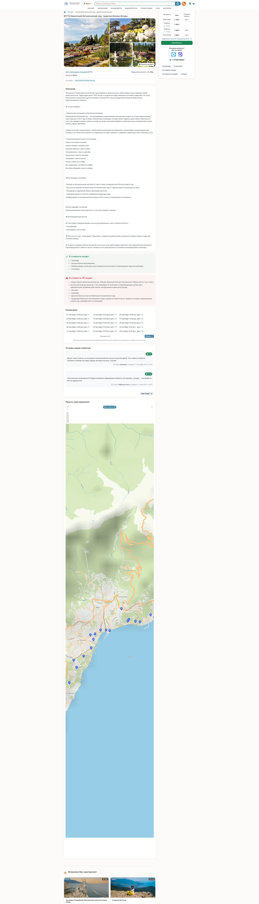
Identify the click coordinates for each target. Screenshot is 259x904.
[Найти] (178, 4)
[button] (86, 42)
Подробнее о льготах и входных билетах (176, 39)
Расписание (166, 66)
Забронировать (177, 43)
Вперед (148, 336)
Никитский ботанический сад (85, 80)
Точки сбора (178, 66)
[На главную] (72, 4)
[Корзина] (193, 3)
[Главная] (65, 12)
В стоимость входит (169, 70)
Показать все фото (147, 64)
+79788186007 (178, 60)
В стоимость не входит (170, 74)
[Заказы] (190, 3)
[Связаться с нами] (184, 4)
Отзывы (184, 74)
